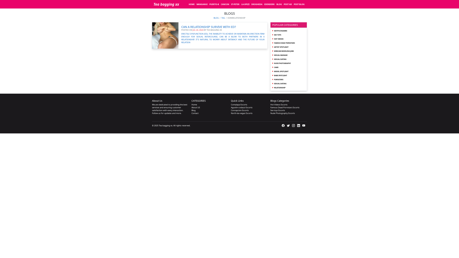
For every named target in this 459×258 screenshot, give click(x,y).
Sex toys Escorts (277, 110)
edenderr (269, 4)
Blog (279, 4)
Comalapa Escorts (239, 104)
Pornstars (278, 79)
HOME (192, 4)
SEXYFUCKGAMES (280, 31)
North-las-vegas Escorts (241, 113)
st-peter (235, 4)
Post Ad (288, 4)
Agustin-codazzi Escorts (241, 107)
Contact (195, 113)
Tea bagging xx (166, 4)
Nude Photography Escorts (282, 113)
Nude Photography (282, 63)
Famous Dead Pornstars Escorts (284, 107)
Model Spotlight (281, 71)
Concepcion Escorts (240, 110)
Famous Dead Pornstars (284, 43)
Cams (276, 67)
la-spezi (245, 4)
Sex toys (277, 35)
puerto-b (214, 4)
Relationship (279, 88)
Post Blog (299, 4)
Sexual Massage (280, 55)
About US (195, 107)
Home (194, 104)
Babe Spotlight (280, 75)
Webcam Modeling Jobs (284, 51)
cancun (225, 4)
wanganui (202, 4)
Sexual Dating (280, 59)
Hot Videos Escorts (278, 104)
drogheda (256, 4)
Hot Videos (278, 39)
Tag (223, 18)
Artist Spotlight (281, 47)
